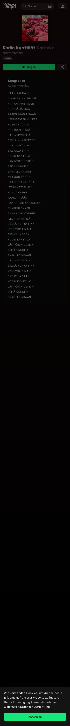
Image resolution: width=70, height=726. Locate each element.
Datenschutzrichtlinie (35, 707)
